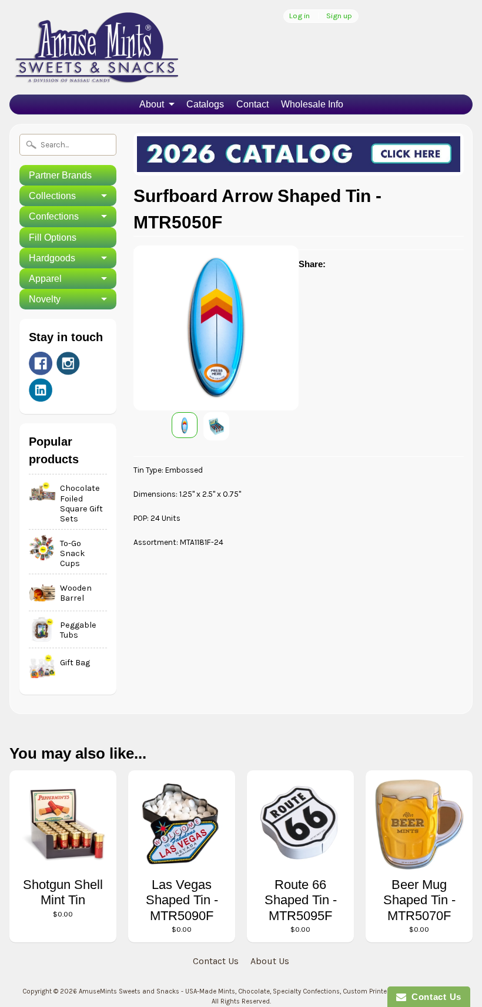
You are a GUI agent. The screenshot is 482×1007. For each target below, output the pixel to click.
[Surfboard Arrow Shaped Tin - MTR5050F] (185, 425)
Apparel (45, 279)
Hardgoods (52, 258)
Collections (52, 196)
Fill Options (52, 238)
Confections (54, 216)
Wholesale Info (312, 104)
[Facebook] (40, 363)
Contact (252, 104)
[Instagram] (68, 363)
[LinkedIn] (40, 390)
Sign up (339, 16)
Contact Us (216, 960)
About (151, 104)
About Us (269, 960)
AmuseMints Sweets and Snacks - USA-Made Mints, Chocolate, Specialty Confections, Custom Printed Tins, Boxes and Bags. (269, 991)
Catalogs (205, 104)
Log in (299, 16)
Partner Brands (60, 175)
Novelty (45, 299)
